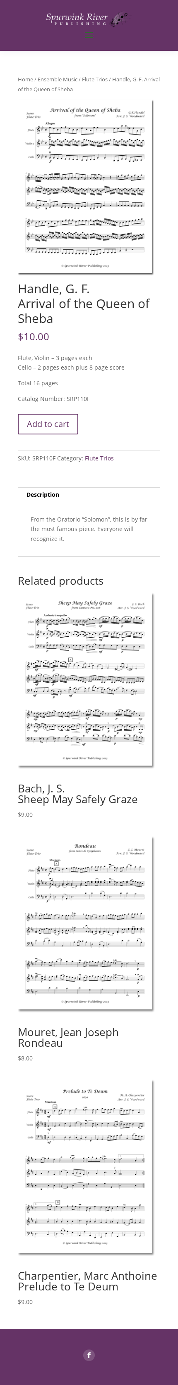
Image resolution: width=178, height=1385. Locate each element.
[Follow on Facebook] (89, 1355)
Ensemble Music (57, 79)
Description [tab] (42, 494)
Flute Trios (95, 79)
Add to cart (48, 423)
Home (25, 79)
